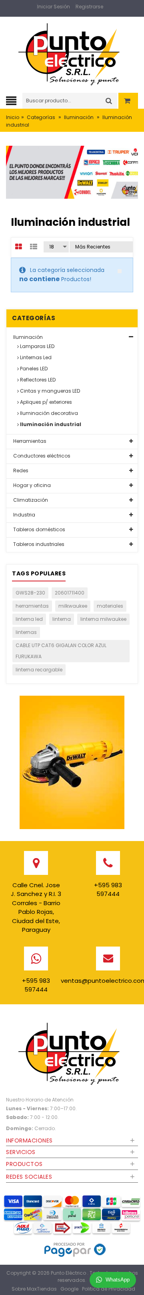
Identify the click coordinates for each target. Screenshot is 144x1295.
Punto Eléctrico (69, 1273)
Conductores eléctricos (41, 455)
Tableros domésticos (38, 529)
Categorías (41, 117)
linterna (61, 619)
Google (69, 1288)
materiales (110, 606)
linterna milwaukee (103, 619)
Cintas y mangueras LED (49, 390)
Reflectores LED (37, 379)
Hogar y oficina (31, 485)
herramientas (32, 606)
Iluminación (79, 117)
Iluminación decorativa (48, 413)
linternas (26, 632)
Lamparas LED (36, 346)
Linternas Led (35, 357)
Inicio (12, 117)
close (120, 271)
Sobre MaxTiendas (34, 1288)
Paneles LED (33, 368)
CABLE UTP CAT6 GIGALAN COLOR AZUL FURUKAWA (61, 651)
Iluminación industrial (50, 424)
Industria (23, 514)
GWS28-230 (30, 592)
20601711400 (69, 592)
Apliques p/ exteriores (45, 402)
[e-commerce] (72, 52)
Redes (20, 470)
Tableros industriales (38, 544)
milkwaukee (72, 606)
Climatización (30, 500)
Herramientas (29, 441)
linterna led (29, 619)
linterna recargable (39, 669)
